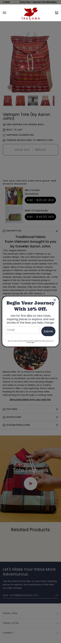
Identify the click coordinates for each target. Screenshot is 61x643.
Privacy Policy (41, 341)
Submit (48, 331)
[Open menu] (8, 12)
